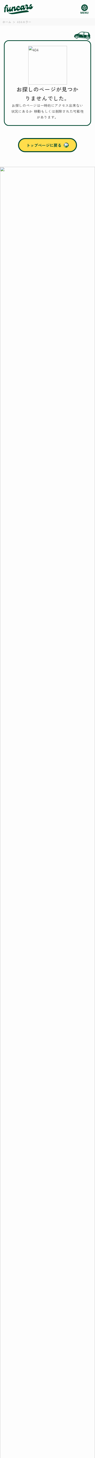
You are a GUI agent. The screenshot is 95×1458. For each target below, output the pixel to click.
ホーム (6, 22)
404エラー (24, 22)
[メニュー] (84, 9)
